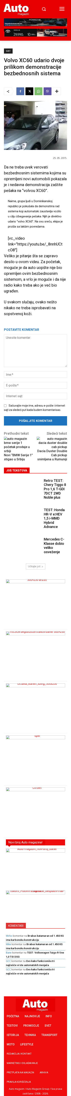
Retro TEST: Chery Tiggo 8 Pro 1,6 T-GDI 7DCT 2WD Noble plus (55, 489)
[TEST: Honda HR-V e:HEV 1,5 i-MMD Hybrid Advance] (23, 519)
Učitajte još (34, 566)
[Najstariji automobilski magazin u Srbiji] (16, 9)
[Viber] (47, 91)
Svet (8, 51)
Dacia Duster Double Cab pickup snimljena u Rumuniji (52, 455)
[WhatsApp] (38, 91)
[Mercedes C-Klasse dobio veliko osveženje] (23, 548)
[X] (29, 91)
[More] (57, 91)
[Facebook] (20, 91)
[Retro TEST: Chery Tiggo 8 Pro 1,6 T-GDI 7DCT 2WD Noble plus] (23, 490)
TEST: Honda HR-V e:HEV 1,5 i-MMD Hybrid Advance (54, 518)
